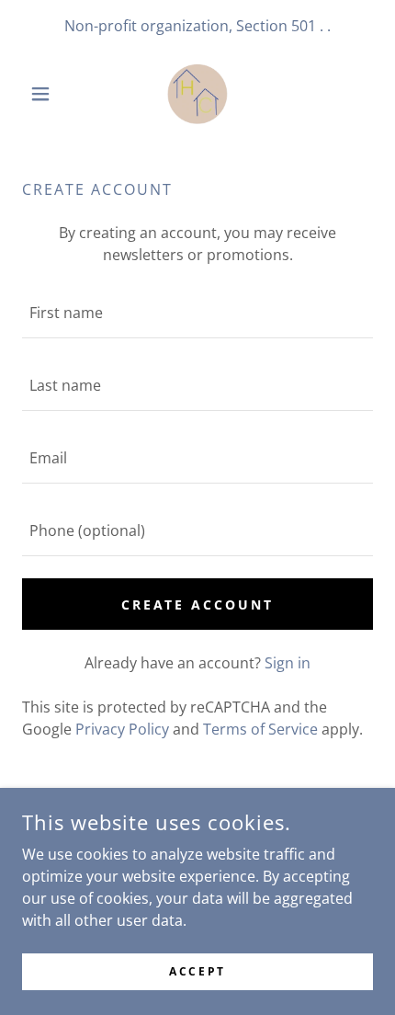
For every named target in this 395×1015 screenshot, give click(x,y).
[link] (197, 93)
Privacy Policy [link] (122, 729)
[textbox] (197, 313)
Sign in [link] (287, 663)
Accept (197, 971)
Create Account (198, 604)
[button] (48, 93)
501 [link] (303, 26)
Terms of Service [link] (260, 729)
